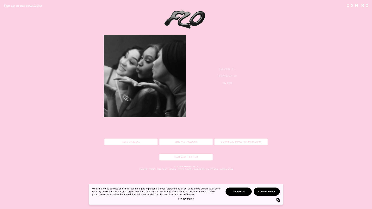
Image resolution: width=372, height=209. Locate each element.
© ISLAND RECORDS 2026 (186, 166)
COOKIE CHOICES (185, 169)
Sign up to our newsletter (23, 6)
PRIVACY (172, 169)
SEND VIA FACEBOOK (186, 141)
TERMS (152, 169)
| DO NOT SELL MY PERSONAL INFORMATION (213, 169)
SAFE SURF (162, 169)
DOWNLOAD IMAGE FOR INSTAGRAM (241, 141)
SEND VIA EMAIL (131, 141)
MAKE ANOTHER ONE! (186, 157)
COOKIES (143, 169)
